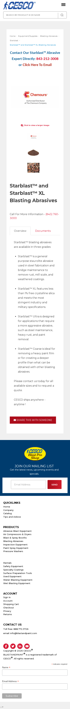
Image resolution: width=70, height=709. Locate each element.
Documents (43, 230)
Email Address (10, 681)
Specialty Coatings (13, 569)
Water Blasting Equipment (17, 580)
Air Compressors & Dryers (17, 534)
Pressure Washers (13, 551)
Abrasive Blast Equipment (17, 531)
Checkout (8, 607)
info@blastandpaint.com (23, 633)
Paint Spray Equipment (15, 548)
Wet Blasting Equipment (16, 583)
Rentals (7, 563)
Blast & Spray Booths (15, 537)
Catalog (7, 513)
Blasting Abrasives (13, 541)
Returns (7, 614)
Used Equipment (12, 576)
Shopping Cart (11, 604)
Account (8, 600)
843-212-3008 (47, 59)
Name (6, 667)
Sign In (7, 597)
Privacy (7, 611)
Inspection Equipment (15, 544)
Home (6, 506)
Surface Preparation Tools (17, 573)
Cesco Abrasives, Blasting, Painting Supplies (19, 6)
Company (8, 510)
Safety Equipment (13, 566)
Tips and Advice (12, 516)
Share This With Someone (34, 420)
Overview (20, 230)
